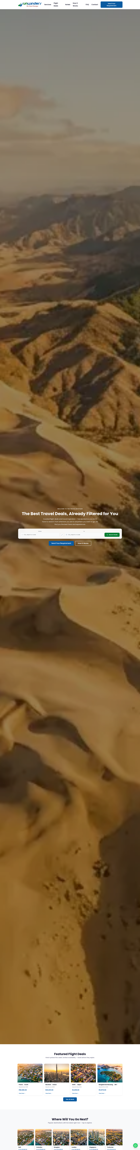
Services (47, 4)
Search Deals (113, 535)
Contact (94, 4)
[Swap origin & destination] (62, 535)
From (39, 531)
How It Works (75, 4)
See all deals (70, 1099)
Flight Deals (56, 4)
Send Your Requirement (111, 5)
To (84, 531)
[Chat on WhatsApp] (135, 1145)
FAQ (87, 4)
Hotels (67, 4)
